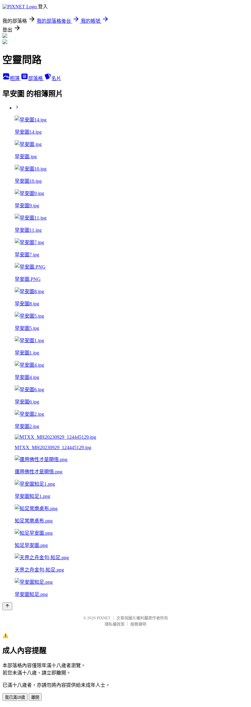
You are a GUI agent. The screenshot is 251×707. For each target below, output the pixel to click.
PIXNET (104, 618)
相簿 (15, 78)
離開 (35, 697)
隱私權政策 (115, 624)
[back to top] (7, 606)
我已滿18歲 (15, 697)
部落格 (36, 78)
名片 (56, 78)
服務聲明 (138, 624)
